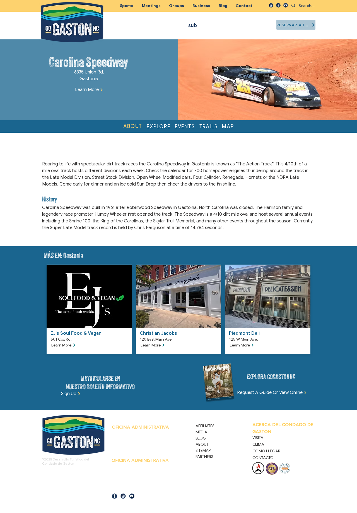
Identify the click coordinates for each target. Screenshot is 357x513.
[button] (176, 6)
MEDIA (201, 431)
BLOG (201, 438)
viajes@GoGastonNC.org (139, 487)
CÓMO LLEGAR (266, 450)
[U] (285, 5)
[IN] (271, 5)
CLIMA (258, 444)
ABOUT (202, 444)
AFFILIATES (205, 425)
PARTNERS (204, 456)
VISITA (257, 437)
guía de (117, 487)
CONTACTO (263, 457)
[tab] (132, 126)
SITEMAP (203, 450)
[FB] (278, 5)
